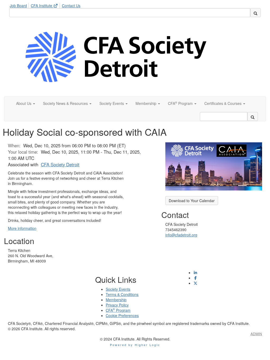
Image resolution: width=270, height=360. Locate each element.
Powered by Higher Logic (135, 345)
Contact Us (71, 5)
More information (22, 228)
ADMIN (256, 333)
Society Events (118, 289)
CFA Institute (42, 5)
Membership (116, 299)
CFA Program (118, 310)
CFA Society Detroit (60, 164)
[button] (25, 103)
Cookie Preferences (122, 315)
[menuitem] (19, 4)
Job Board (18, 5)
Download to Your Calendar (192, 200)
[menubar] (46, 4)
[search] (255, 12)
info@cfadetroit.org (181, 234)
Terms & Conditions (122, 294)
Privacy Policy (117, 305)
